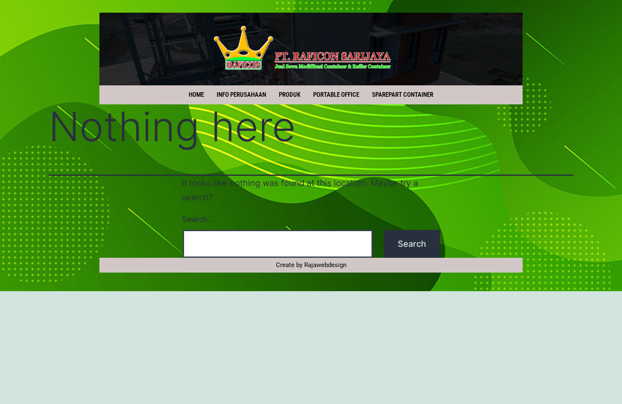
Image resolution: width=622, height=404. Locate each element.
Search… (198, 219)
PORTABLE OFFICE (336, 94)
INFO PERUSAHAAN (241, 94)
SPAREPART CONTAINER (402, 94)
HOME (196, 94)
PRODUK (289, 94)
